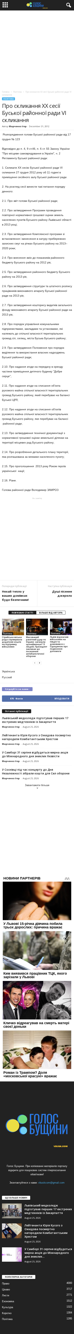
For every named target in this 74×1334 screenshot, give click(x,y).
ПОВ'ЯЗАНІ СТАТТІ (22, 612)
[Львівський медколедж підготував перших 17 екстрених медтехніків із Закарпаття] (12, 1210)
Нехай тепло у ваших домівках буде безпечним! (15, 595)
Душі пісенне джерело (62, 593)
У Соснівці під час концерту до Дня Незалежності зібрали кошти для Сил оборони (35, 771)
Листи (5, 1295)
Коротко (6, 1313)
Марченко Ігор (17, 126)
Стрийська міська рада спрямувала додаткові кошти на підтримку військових (12, 642)
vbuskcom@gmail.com (51, 1182)
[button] (68, 5)
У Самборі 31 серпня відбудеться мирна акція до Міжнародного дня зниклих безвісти (35, 754)
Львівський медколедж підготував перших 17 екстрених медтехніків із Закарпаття (35, 720)
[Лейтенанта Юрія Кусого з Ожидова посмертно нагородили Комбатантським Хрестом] (12, 1230)
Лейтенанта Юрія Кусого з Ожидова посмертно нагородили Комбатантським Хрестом (36, 737)
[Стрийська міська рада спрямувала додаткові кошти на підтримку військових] (13, 627)
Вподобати (61, 698)
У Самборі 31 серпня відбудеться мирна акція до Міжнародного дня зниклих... (48, 1252)
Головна (5, 91)
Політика (8, 99)
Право (5, 1283)
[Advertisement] (37, 49)
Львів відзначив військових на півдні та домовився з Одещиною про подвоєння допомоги (59, 644)
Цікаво (6, 1289)
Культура (7, 1307)
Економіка (8, 1301)
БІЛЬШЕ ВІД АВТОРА (51, 612)
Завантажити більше (37, 785)
